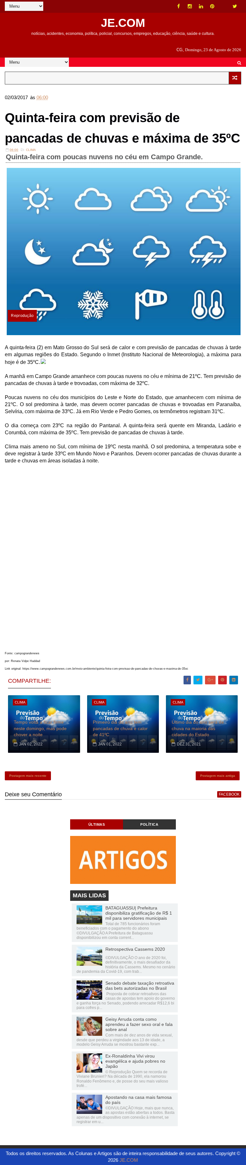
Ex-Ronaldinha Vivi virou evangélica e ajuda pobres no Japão (135, 1061)
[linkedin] (201, 6)
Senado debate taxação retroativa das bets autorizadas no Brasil (139, 985)
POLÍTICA (149, 824)
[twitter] (235, 6)
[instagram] (190, 6)
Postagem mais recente (27, 775)
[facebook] (179, 6)
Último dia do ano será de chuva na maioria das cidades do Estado (198, 728)
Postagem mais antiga (217, 775)
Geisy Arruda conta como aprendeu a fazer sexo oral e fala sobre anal (139, 1024)
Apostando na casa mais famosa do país (138, 1100)
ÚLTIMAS (96, 824)
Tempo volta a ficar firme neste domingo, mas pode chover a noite (40, 728)
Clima (31, 150)
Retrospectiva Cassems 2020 (135, 949)
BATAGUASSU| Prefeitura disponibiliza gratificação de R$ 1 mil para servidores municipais (138, 913)
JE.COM (123, 22)
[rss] (223, 6)
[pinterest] (212, 6)
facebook (229, 794)
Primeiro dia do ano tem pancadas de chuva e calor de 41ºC (120, 728)
